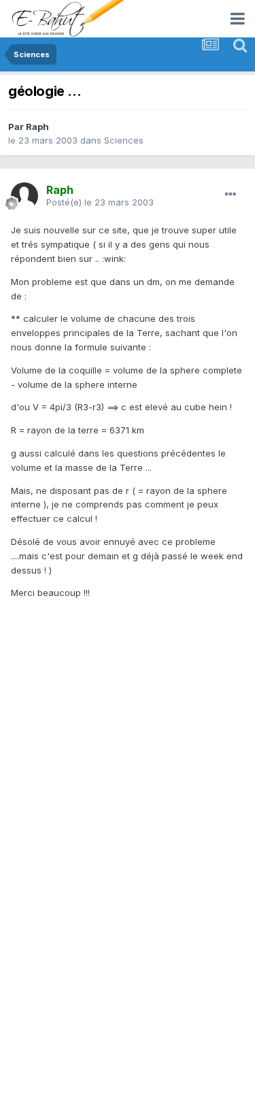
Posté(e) (100, 202)
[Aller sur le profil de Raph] (24, 196)
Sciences (123, 140)
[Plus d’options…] (230, 194)
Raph (37, 126)
